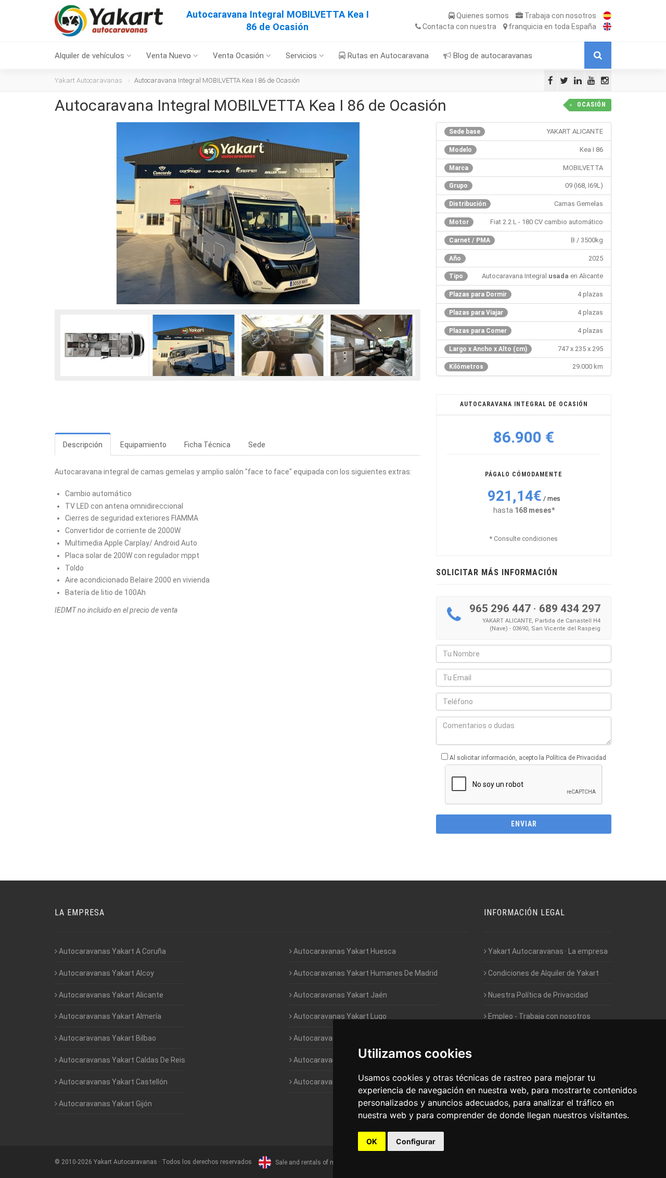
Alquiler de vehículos (90, 55)
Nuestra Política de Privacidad (537, 995)
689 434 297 (569, 608)
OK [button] (371, 1141)
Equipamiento (143, 445)
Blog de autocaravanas (491, 55)
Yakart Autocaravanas (88, 80)
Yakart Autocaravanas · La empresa (547, 951)
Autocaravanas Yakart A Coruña (111, 951)
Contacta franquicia (508, 26)
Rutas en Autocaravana (387, 55)
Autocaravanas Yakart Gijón (104, 1103)
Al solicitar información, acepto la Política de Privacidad (528, 757)
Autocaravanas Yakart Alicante (110, 995)
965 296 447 (500, 608)
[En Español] (604, 15)
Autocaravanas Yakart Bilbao (106, 1038)
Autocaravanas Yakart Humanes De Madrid (365, 973)
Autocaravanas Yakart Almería (109, 1016)
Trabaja (559, 15)
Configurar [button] (416, 1141)
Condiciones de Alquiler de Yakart (542, 973)
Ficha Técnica (207, 445)
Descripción (83, 445)
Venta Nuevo (169, 55)
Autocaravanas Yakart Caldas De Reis (121, 1060)
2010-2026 (76, 1162)
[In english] (604, 26)
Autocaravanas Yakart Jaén (339, 995)
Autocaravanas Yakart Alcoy (105, 973)
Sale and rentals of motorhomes (320, 1162)
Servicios (302, 55)
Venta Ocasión (239, 55)
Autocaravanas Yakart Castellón (112, 1082)
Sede (256, 445)
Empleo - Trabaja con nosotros (538, 1016)
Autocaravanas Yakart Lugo (339, 1016)
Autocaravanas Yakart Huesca (344, 951)
